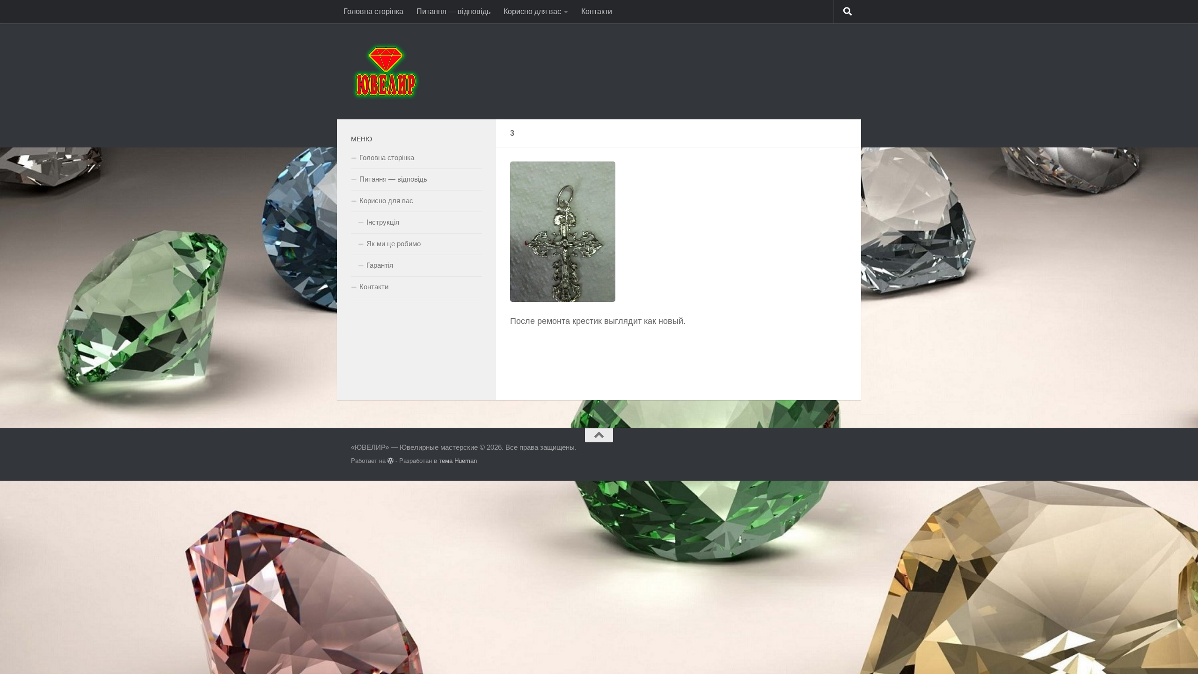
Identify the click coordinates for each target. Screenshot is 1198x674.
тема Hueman (458, 460)
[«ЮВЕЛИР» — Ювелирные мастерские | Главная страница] (386, 71)
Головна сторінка (373, 11)
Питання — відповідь (453, 11)
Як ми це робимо (393, 244)
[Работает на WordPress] (390, 461)
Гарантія (379, 265)
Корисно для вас (532, 11)
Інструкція (382, 222)
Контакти (596, 11)
